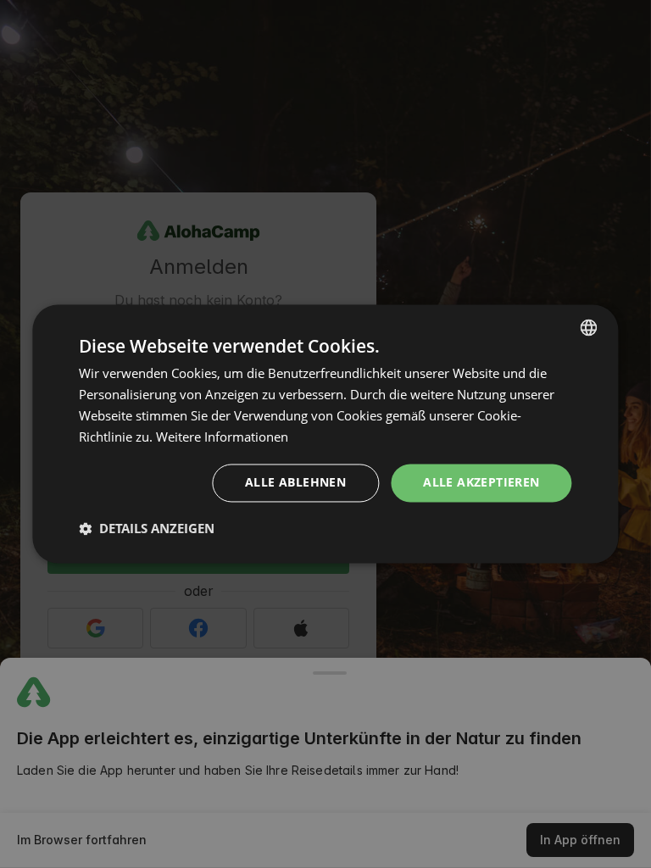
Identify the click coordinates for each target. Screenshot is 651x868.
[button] (146, 529)
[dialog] (325, 433)
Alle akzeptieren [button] (481, 483)
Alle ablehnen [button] (295, 483)
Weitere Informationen (222, 436)
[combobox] (589, 327)
